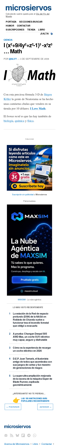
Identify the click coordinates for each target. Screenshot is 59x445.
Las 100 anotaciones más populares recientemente (35, 399)
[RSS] (11, 435)
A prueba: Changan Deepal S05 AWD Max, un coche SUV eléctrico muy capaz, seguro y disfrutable (31, 336)
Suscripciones (15, 29)
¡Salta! (44, 33)
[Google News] (6, 435)
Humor (10, 25)
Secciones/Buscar (31, 21)
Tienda (31, 29)
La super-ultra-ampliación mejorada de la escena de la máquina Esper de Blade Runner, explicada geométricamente (32, 380)
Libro (41, 29)
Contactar (23, 25)
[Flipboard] (23, 435)
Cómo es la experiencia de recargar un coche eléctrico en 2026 (32, 349)
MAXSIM (22, 299)
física (30, 121)
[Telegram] (29, 435)
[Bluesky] (17, 435)
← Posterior (13, 407)
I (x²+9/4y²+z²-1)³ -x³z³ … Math (28, 48)
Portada (11, 21)
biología (8, 121)
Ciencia (8, 39)
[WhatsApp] (34, 435)
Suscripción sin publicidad (22, 194)
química (19, 121)
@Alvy (13, 58)
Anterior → (45, 407)
